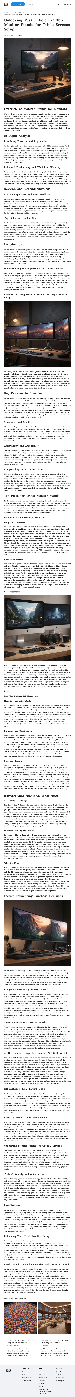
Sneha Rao (9, 35)
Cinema (13, 12)
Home (6, 12)
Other (20, 12)
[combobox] (42, 4)
